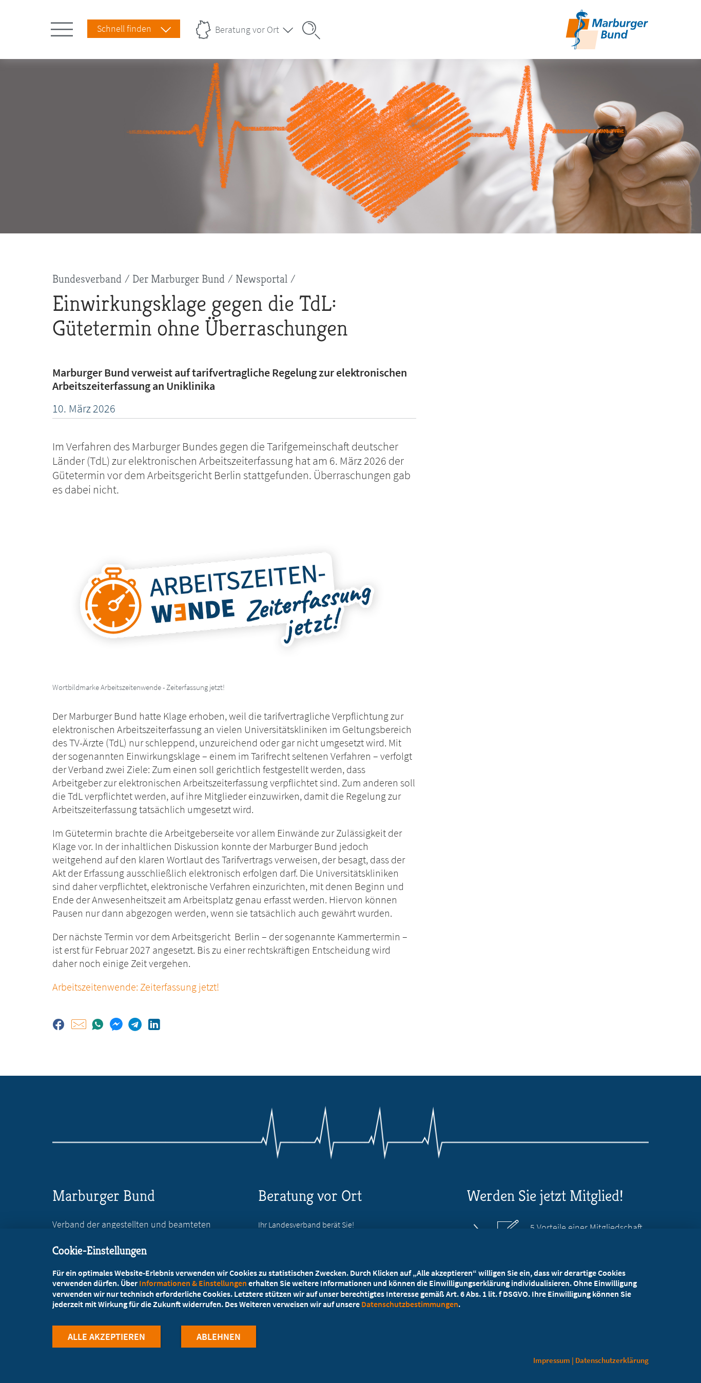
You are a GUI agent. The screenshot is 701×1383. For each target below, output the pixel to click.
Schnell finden (124, 28)
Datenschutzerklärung (612, 1360)
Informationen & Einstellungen (193, 1283)
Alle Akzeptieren (106, 1336)
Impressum (551, 1360)
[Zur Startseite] (607, 42)
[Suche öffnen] (314, 30)
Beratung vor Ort (247, 29)
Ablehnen (219, 1336)
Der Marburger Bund (178, 279)
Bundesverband (87, 279)
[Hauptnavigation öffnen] (63, 27)
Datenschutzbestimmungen (409, 1304)
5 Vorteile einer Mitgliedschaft (586, 1227)
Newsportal (261, 279)
